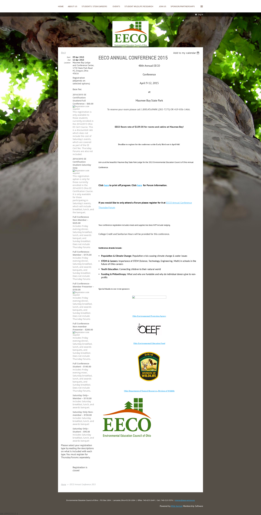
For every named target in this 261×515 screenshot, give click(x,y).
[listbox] (186, 53)
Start (68, 57)
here (106, 185)
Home (63, 484)
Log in (200, 14)
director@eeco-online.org (185, 500)
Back (63, 52)
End (69, 60)
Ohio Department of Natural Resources (140, 391)
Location (67, 62)
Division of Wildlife (166, 391)
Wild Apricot (176, 506)
